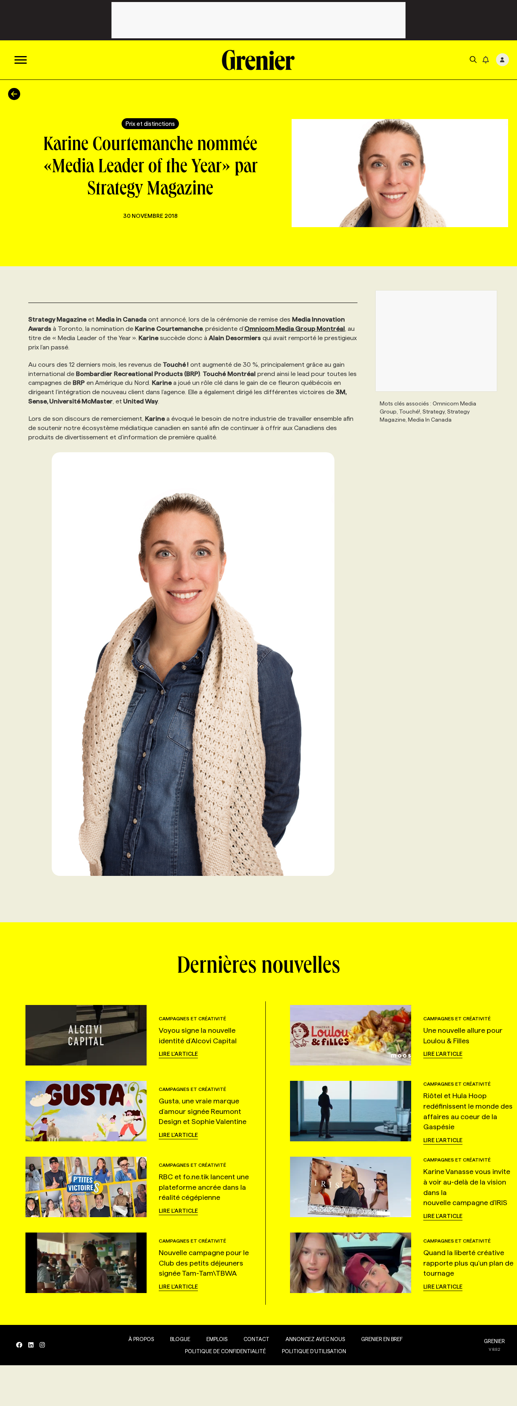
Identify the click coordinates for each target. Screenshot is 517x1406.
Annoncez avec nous (315, 1339)
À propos (141, 1339)
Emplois (216, 1339)
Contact (256, 1339)
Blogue (180, 1339)
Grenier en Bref (382, 1339)
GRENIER (494, 1341)
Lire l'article (178, 1054)
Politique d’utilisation (314, 1351)
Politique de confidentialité (225, 1351)
